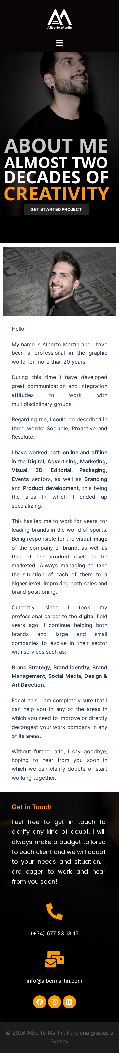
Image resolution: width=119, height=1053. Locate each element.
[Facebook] (39, 1001)
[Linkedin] (69, 1001)
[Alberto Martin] (59, 18)
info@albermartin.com (54, 981)
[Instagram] (54, 1001)
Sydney (59, 1041)
